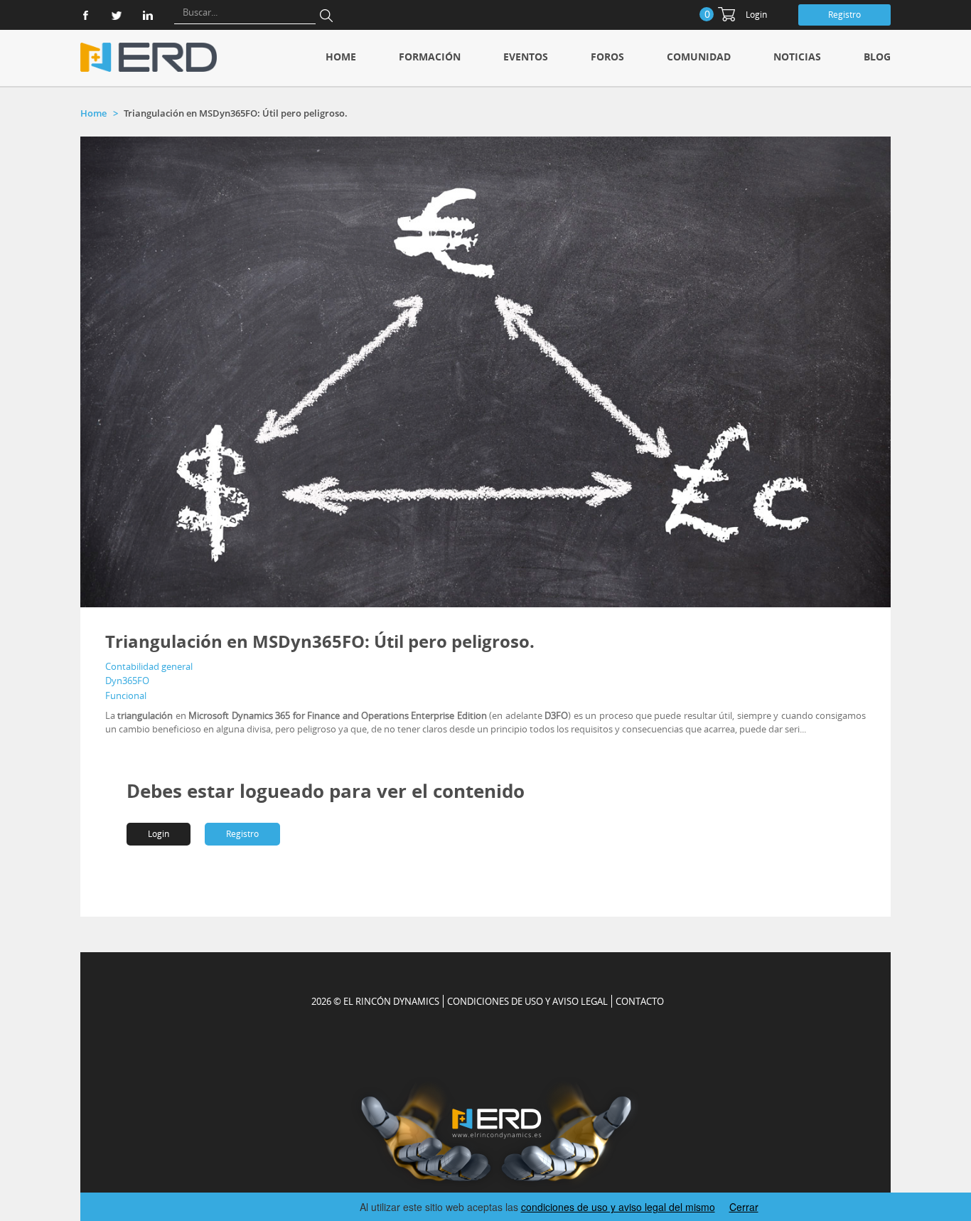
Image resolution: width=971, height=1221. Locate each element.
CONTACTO (640, 1001)
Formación (430, 56)
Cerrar (743, 1207)
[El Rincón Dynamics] (148, 57)
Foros (607, 56)
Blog (877, 56)
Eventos (525, 56)
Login (756, 15)
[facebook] (85, 15)
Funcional (125, 695)
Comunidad (699, 56)
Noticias (797, 56)
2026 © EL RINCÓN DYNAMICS (375, 1001)
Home (341, 56)
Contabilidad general (149, 666)
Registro (844, 15)
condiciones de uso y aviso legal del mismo (618, 1207)
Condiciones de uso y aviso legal (527, 1001)
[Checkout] (726, 14)
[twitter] (117, 15)
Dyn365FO (127, 680)
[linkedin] (148, 15)
